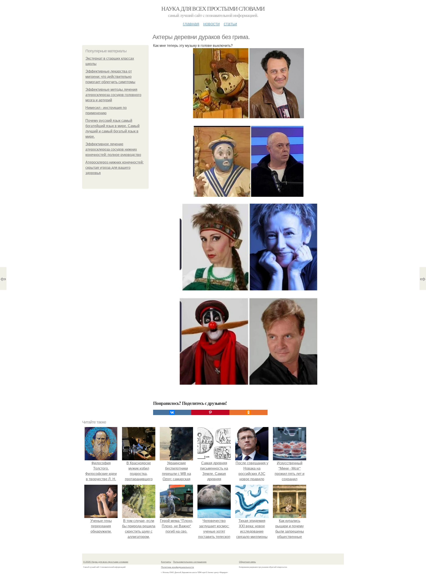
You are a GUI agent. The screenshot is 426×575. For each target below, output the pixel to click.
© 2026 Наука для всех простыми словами (105, 561)
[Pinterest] (210, 412)
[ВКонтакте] (172, 412)
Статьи (230, 23)
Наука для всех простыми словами (212, 8)
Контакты (166, 561)
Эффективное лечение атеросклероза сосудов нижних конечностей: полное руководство (113, 149)
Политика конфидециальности (177, 567)
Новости (211, 23)
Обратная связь (247, 561)
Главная (191, 23)
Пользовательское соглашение (190, 561)
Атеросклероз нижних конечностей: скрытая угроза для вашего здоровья (114, 167)
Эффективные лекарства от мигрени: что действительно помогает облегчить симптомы (110, 76)
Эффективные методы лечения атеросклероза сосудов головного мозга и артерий (113, 95)
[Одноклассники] (248, 412)
